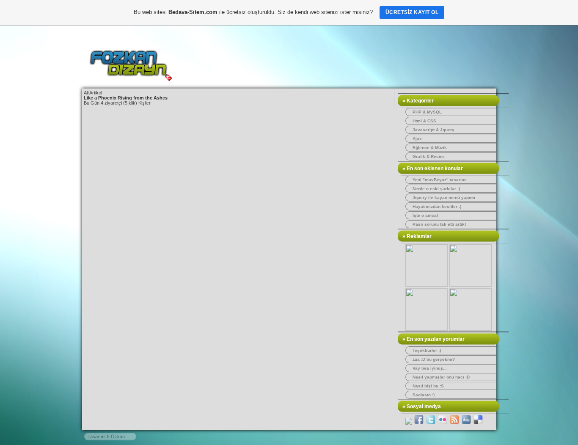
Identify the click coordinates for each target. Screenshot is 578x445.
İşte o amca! (425, 215)
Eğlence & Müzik (430, 147)
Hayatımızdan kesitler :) (437, 206)
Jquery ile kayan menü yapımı (444, 197)
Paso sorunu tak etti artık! (439, 224)
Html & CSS (424, 121)
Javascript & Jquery (433, 129)
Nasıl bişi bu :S (428, 386)
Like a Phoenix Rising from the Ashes (126, 97)
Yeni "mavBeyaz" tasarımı (440, 179)
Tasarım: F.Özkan (106, 436)
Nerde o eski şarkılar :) (436, 188)
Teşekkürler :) (427, 350)
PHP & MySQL (427, 112)
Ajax (417, 138)
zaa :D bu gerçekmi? (434, 359)
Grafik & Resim (428, 156)
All (86, 92)
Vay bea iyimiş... (430, 368)
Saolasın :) (424, 394)
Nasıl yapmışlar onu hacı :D (441, 377)
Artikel (95, 92)
